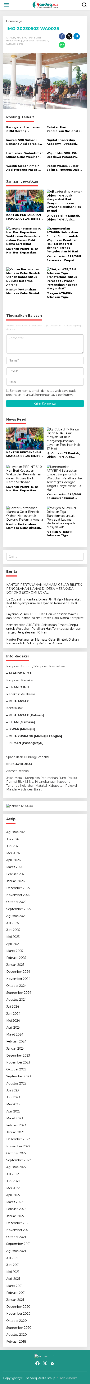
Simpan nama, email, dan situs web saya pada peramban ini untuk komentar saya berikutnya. (41, 392)
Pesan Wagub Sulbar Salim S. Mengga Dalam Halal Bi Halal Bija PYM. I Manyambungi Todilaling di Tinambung (64, 168)
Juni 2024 (13, 1014)
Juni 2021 (13, 1265)
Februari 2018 (16, 1341)
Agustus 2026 (16, 832)
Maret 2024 (14, 1034)
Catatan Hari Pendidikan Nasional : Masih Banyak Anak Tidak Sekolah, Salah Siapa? (63, 129)
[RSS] (52, 1363)
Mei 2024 (13, 1020)
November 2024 (18, 979)
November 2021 (18, 1230)
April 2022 (13, 1195)
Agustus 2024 (16, 999)
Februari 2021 (16, 1293)
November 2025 (18, 895)
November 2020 (18, 1313)
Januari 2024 (15, 1048)
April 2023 (13, 1111)
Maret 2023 (14, 1118)
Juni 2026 (13, 846)
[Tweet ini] (69, 36)
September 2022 (18, 1160)
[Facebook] (37, 1363)
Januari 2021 (15, 1300)
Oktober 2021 (16, 1237)
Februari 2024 (16, 1041)
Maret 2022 (14, 1202)
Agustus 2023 (16, 1083)
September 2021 (18, 1244)
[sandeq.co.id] (45, 5)
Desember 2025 (18, 888)
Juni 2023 (13, 1097)
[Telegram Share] (76, 36)
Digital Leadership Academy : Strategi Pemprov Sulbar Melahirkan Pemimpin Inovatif (63, 142)
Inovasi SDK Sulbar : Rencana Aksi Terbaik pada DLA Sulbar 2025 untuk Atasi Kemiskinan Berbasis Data (24, 142)
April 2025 (13, 944)
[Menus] (6, 5)
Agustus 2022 (16, 1167)
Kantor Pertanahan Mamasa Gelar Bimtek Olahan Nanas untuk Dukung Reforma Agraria (23, 291)
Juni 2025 (13, 930)
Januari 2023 (15, 1132)
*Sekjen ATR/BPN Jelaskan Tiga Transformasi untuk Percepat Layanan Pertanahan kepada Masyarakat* (62, 295)
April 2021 (13, 1279)
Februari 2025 (16, 958)
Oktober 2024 (16, 986)
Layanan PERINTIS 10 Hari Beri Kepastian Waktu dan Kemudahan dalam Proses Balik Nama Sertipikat (24, 250)
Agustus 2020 (16, 1335)
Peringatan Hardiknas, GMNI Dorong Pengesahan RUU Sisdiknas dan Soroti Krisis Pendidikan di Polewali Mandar (23, 129)
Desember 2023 (18, 1055)
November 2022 (18, 1146)
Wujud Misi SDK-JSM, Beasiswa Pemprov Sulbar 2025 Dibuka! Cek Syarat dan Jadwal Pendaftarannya (64, 155)
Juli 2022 (12, 1174)
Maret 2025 (14, 951)
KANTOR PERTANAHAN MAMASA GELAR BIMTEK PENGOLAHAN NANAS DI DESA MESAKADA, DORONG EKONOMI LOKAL (24, 216)
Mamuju (18, 40)
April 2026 (13, 860)
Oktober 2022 (16, 1153)
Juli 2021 (12, 1258)
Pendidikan (41, 40)
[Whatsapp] (62, 45)
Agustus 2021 (16, 1251)
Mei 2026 (13, 853)
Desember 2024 (18, 972)
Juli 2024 (12, 1006)
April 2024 (13, 1027)
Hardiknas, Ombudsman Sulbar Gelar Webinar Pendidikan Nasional (24, 155)
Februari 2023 (16, 1125)
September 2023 (18, 1076)
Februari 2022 (16, 1209)
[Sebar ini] (62, 36)
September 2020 (18, 1328)
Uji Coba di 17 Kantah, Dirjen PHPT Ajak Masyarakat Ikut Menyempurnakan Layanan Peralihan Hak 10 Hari (64, 217)
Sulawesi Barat (14, 43)
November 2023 (18, 1062)
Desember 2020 (18, 1307)
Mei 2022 (13, 1188)
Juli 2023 (12, 1090)
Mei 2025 (12, 937)
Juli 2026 (12, 839)
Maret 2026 (14, 867)
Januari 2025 (15, 965)
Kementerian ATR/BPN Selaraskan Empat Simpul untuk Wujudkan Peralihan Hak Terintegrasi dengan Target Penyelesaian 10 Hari (65, 258)
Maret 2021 (14, 1286)
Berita (9, 40)
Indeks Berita (68, 1378)
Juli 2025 (12, 923)
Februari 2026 (16, 874)
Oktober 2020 (16, 1321)
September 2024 (18, 993)
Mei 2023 (13, 1104)
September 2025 (18, 909)
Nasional (29, 40)
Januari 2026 (15, 881)
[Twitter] (45, 1363)
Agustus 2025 (16, 916)
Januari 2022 (15, 1216)
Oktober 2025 (16, 902)
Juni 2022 (13, 1181)
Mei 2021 (12, 1272)
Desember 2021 (18, 1223)
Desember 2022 (18, 1139)
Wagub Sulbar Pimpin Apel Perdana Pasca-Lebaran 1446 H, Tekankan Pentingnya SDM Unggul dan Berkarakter (23, 168)
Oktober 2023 (16, 1069)
